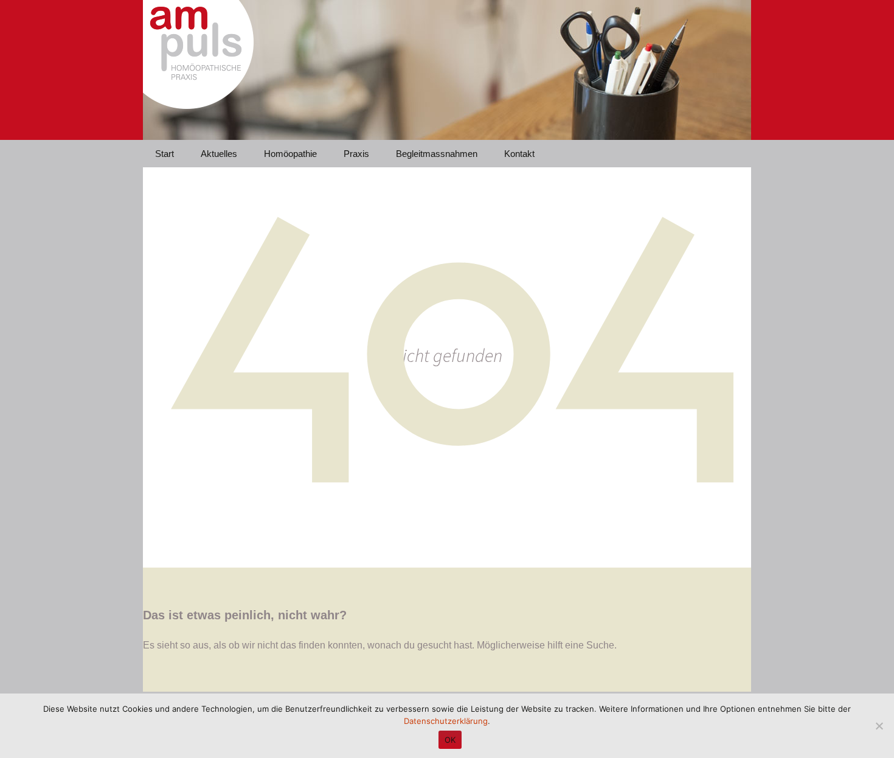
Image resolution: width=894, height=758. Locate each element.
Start (164, 153)
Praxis (356, 153)
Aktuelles (219, 153)
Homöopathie (290, 153)
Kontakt (519, 153)
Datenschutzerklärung (446, 721)
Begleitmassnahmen (436, 153)
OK (450, 740)
